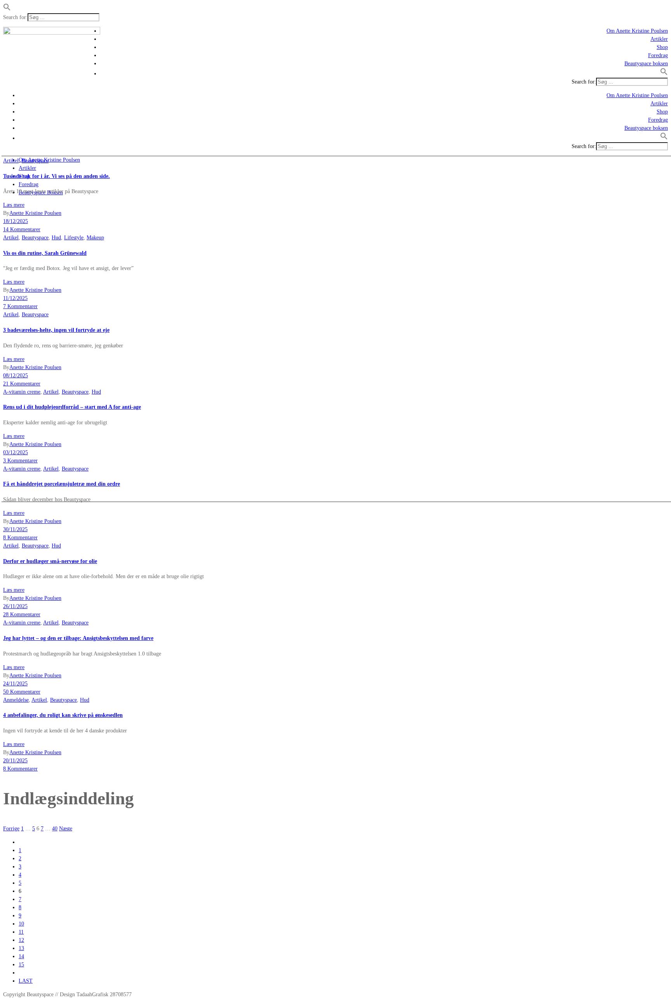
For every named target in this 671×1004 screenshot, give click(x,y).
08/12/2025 (15, 375)
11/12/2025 (15, 298)
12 (21, 940)
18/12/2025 (15, 221)
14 (21, 956)
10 (21, 924)
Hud (56, 238)
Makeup (95, 238)
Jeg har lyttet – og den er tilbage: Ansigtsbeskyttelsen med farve (78, 638)
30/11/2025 (15, 529)
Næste (65, 828)
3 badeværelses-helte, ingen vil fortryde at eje (56, 330)
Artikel (11, 161)
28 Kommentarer (21, 614)
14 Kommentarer (21, 229)
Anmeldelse (16, 700)
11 (21, 932)
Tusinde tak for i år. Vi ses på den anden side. (56, 176)
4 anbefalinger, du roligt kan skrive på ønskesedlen (63, 715)
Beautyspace (35, 161)
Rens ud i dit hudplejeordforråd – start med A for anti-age (72, 407)
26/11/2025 (15, 606)
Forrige (11, 828)
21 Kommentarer (21, 384)
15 (21, 964)
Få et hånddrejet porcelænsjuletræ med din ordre (61, 484)
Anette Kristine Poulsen (35, 213)
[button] (7, 9)
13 (21, 948)
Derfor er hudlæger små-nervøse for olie (50, 561)
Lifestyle (73, 238)
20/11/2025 (15, 760)
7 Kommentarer (20, 306)
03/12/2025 (15, 452)
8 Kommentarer (20, 537)
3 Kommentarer (20, 461)
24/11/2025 (15, 684)
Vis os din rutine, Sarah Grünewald (45, 253)
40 (54, 828)
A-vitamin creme (21, 392)
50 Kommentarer (21, 692)
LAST (26, 981)
